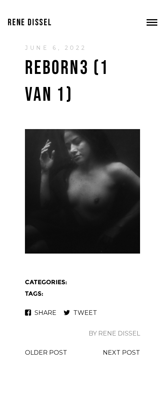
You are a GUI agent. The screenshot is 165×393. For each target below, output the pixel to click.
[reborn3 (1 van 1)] (82, 252)
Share (45, 312)
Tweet (85, 312)
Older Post (46, 352)
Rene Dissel (30, 22)
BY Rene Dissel (114, 333)
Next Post (121, 352)
